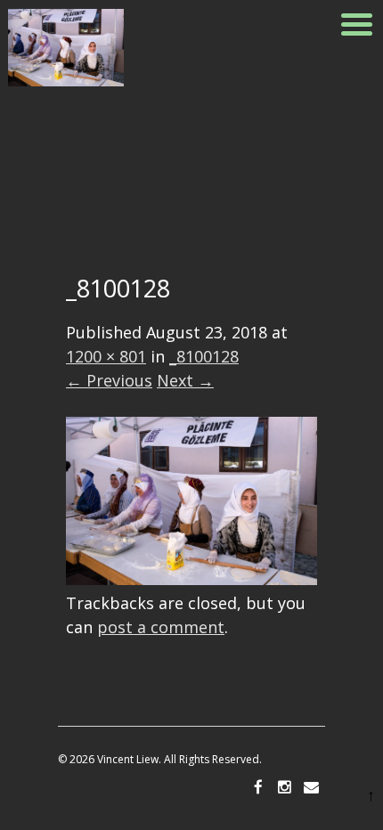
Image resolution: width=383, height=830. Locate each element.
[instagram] (285, 788)
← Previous (109, 380)
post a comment (160, 627)
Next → (185, 380)
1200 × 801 (106, 356)
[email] (311, 788)
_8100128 (204, 356)
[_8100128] (191, 579)
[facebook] (258, 788)
